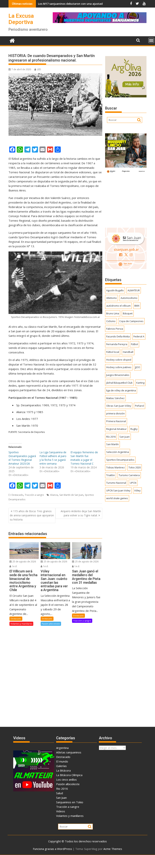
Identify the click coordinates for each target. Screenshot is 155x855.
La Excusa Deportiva (21, 18)
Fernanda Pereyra (116, 344)
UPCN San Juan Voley (118, 490)
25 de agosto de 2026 (24, 561)
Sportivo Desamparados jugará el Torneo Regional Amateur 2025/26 (22, 457)
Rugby (134, 429)
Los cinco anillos (66, 779)
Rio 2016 (62, 788)
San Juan (124, 436)
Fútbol (134, 344)
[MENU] (151, 40)
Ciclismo (110, 321)
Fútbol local (112, 352)
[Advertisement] (125, 200)
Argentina (62, 748)
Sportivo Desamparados (120, 459)
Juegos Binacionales (117, 375)
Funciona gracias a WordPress (52, 849)
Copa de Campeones (131, 321)
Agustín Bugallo (115, 290)
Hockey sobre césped (118, 359)
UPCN (133, 482)
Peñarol (139, 405)
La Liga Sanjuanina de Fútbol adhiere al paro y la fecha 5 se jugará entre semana (53, 457)
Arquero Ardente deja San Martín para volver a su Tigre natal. (81, 513)
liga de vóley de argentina (121, 390)
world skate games (117, 498)
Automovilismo (129, 298)
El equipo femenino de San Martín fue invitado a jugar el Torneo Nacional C (84, 457)
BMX (137, 305)
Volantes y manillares (21, 623)
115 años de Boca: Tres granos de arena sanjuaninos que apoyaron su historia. (32, 515)
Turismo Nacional (116, 482)
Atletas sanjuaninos (68, 752)
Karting (140, 382)
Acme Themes (112, 849)
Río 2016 (111, 436)
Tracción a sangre (34, 495)
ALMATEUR (134, 290)
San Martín (112, 444)
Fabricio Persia (114, 328)
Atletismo (111, 298)
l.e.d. (14, 566)
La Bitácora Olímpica (69, 775)
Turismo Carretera (129, 475)
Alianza (54, 495)
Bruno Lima (112, 313)
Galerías (61, 766)
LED (39, 69)
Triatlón (110, 475)
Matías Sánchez (115, 398)
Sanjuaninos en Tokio (69, 802)
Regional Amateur (116, 429)
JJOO (137, 367)
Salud (59, 793)
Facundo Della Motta (118, 336)
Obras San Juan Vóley (118, 405)
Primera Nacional (116, 421)
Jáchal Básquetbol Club (119, 382)
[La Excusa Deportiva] (12, 40)
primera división (115, 413)
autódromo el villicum (118, 305)
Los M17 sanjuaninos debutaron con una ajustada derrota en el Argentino (67, 3)
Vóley (137, 490)
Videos (60, 811)
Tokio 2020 (135, 467)
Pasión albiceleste (51, 623)
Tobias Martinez (115, 467)
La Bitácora (63, 770)
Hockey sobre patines (118, 367)
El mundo (62, 761)
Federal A (138, 336)
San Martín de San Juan (71, 495)
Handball (128, 352)
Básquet (128, 313)
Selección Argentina (117, 452)
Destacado (17, 495)
